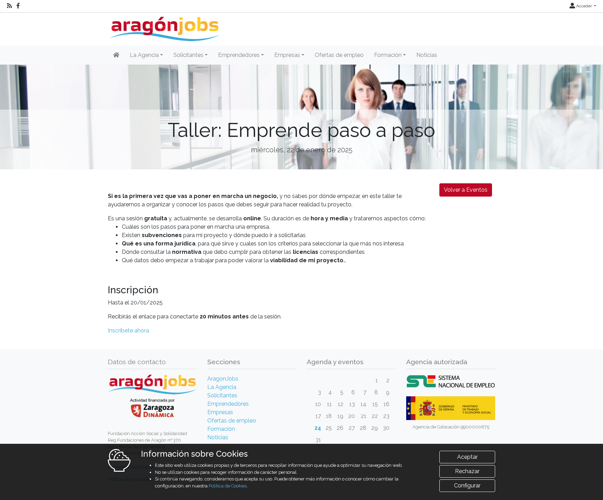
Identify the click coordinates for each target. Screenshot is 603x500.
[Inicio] (164, 26)
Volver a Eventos (465, 189)
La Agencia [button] (144, 55)
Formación (221, 429)
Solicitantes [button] (188, 55)
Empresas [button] (287, 55)
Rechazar (467, 471)
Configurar (467, 485)
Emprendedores (228, 403)
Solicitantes (222, 395)
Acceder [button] (584, 5)
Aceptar (467, 457)
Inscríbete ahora (128, 330)
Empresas (220, 412)
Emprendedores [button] (239, 55)
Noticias (426, 55)
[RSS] (9, 5)
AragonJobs (222, 378)
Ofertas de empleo (339, 55)
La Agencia (221, 387)
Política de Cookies (228, 485)
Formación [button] (388, 55)
